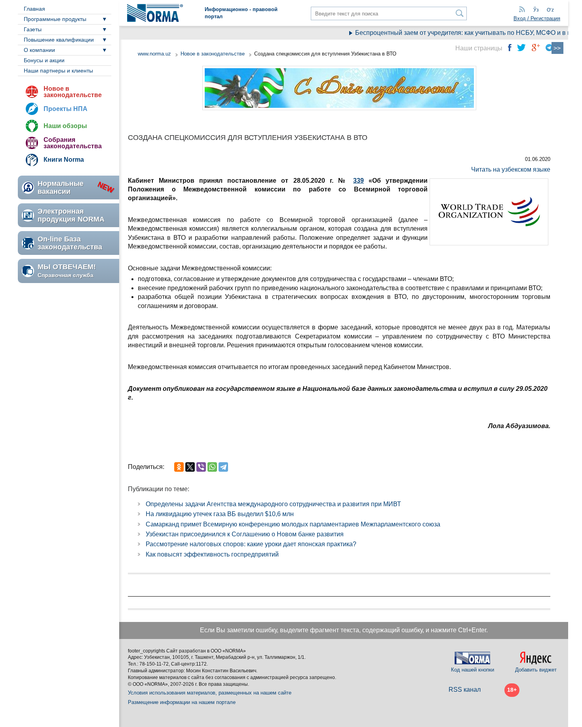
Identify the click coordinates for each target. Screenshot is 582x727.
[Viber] (201, 467)
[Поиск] (460, 13)
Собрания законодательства (73, 143)
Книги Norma (64, 159)
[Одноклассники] (179, 467)
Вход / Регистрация (537, 18)
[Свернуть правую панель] (557, 48)
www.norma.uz (154, 54)
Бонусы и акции (44, 60)
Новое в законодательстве (73, 92)
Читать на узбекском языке (510, 169)
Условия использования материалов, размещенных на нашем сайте (209, 693)
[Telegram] (223, 467)
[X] (190, 467)
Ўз (536, 10)
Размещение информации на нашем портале (182, 702)
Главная (34, 9)
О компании (39, 50)
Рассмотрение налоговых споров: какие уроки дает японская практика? (251, 544)
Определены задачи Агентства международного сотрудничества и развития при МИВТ (273, 504)
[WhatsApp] (212, 467)
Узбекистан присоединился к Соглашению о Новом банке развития (245, 534)
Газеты (33, 29)
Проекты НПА (65, 108)
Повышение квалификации (59, 39)
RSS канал (465, 689)
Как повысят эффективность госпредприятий (212, 554)
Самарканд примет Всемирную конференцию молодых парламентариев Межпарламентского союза (293, 524)
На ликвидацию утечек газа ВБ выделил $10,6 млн (220, 514)
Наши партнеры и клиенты (58, 70)
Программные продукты (55, 19)
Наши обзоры (65, 125)
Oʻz (550, 10)
